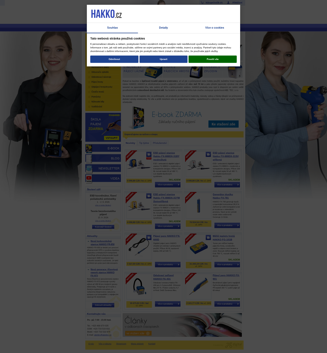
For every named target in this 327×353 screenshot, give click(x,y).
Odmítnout (114, 59)
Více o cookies (214, 27)
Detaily (163, 27)
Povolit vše (213, 59)
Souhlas (112, 27)
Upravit (163, 59)
